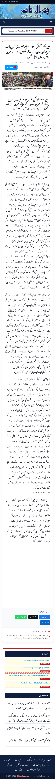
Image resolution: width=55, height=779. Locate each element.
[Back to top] (4, 776)
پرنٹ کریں (10, 67)
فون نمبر (9, 764)
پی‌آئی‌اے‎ (18, 769)
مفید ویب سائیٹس (22, 764)
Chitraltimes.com (24, 776)
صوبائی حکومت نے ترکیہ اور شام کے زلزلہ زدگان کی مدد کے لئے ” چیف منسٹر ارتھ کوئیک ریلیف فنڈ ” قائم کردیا (29, 718)
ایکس (32, 616)
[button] (51, 22)
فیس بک (43, 616)
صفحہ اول (7, 759)
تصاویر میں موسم (45, 759)
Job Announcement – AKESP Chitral (36, 660)
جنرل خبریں (35, 631)
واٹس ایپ (20, 616)
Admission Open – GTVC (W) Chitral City (35, 683)
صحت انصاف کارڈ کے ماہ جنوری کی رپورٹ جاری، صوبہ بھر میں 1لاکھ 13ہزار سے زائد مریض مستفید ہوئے (28, 705)
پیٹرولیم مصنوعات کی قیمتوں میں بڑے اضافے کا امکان (29, 740)
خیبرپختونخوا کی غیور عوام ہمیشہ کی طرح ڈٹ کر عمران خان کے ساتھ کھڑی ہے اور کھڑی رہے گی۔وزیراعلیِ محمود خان (27, 636)
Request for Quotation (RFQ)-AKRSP (18, 31)
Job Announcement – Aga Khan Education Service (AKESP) (29, 675)
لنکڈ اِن (44, 622)
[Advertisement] (27, 578)
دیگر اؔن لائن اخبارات (40, 764)
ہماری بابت (19, 759)
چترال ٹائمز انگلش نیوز (33, 769)
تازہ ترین (44, 631)
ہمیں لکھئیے (31, 759)
